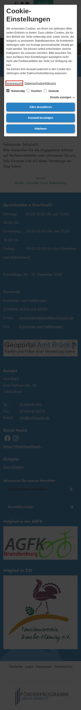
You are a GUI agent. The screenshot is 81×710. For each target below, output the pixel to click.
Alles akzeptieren (40, 107)
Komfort (37, 91)
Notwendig (18, 91)
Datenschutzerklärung (40, 83)
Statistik (53, 91)
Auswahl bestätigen (40, 117)
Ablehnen (40, 128)
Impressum (14, 83)
